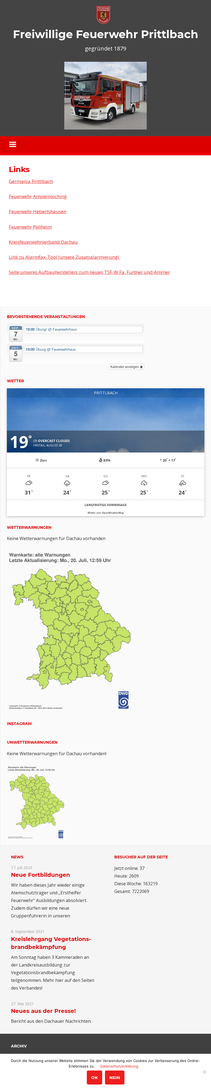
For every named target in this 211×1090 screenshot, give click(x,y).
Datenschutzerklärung (119, 1066)
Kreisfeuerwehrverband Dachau (43, 242)
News (17, 857)
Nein (114, 1077)
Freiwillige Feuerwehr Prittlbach (105, 34)
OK (94, 1077)
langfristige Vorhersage (106, 505)
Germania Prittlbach (31, 181)
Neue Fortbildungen (40, 875)
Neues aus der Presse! (43, 1011)
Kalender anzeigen (125, 366)
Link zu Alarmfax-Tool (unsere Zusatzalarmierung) (64, 257)
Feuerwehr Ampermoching (38, 196)
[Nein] (204, 1072)
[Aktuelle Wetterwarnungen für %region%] (71, 709)
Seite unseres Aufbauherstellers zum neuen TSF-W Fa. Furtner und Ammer (89, 272)
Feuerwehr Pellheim (30, 227)
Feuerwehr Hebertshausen (37, 211)
